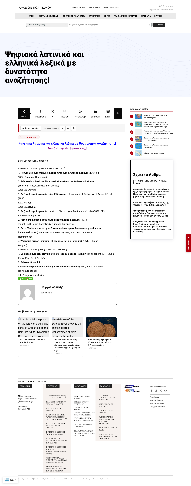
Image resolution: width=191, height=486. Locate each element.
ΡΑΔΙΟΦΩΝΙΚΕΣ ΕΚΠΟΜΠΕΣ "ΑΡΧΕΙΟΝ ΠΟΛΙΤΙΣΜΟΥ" (107, 397)
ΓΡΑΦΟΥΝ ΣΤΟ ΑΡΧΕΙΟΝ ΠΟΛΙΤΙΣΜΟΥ (83, 425)
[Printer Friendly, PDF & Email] (25, 280)
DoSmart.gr (49, 479)
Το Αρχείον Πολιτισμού (157, 406)
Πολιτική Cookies (156, 400)
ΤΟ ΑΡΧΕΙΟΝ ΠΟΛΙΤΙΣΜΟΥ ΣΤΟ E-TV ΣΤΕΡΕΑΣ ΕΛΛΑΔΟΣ (56, 425)
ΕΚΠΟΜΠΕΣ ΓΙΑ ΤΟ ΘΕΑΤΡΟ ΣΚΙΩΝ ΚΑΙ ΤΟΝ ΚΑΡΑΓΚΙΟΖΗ (108, 436)
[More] (118, 113)
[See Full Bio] (53, 293)
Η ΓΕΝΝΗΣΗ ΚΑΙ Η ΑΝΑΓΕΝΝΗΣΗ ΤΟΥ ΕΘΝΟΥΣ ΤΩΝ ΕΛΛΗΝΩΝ (56, 440)
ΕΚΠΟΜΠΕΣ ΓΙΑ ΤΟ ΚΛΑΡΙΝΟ (106, 411)
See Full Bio (46, 292)
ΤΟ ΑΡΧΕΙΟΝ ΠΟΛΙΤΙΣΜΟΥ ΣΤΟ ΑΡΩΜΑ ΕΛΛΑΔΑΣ (56, 403)
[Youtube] (165, 390)
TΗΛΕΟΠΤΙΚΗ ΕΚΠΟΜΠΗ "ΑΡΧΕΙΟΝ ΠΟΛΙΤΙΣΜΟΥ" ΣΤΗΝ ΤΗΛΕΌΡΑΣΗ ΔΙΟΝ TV (56, 417)
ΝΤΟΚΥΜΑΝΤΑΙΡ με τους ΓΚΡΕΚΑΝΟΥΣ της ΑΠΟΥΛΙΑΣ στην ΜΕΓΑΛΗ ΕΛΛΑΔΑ (56, 460)
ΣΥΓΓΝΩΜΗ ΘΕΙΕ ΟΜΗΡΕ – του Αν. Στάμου (150, 182)
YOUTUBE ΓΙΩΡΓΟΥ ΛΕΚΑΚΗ (53, 409)
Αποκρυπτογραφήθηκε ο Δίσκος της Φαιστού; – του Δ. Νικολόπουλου (151, 203)
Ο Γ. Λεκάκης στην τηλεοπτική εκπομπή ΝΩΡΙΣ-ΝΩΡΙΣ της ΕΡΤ (56, 396)
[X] (160, 390)
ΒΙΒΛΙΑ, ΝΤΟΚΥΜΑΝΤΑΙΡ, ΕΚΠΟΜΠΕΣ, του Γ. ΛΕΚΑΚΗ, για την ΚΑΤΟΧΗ (84, 433)
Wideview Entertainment (72, 479)
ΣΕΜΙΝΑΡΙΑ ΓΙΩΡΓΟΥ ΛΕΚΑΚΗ (82, 408)
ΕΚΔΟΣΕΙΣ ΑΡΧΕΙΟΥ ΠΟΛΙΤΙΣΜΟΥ (81, 403)
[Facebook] (151, 390)
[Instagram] (156, 390)
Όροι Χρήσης (154, 397)
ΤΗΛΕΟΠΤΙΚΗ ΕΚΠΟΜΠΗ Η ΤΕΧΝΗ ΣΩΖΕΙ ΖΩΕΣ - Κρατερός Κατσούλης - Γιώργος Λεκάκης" (56, 450)
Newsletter (189, 243)
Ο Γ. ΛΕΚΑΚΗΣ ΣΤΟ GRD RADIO (108, 429)
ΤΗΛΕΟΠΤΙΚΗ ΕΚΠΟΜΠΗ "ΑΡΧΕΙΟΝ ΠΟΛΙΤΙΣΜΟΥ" (55, 433)
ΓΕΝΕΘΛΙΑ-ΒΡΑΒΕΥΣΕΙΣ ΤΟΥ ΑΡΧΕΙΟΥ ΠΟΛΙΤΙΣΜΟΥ (84, 414)
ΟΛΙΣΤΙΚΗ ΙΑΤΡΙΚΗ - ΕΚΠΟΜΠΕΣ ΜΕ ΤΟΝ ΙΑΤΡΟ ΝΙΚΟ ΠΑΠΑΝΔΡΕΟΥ (106, 420)
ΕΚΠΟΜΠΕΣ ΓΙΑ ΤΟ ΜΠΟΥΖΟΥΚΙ (106, 405)
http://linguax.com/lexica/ (31, 275)
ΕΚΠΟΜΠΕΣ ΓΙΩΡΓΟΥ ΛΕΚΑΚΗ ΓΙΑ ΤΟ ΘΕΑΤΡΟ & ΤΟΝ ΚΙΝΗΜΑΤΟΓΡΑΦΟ (56, 468)
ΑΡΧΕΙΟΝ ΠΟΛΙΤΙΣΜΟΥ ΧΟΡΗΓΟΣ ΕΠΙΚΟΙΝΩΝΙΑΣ (83, 419)
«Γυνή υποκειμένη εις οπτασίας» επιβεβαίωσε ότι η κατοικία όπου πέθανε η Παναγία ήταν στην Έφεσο (150, 213)
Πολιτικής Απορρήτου (157, 403)
